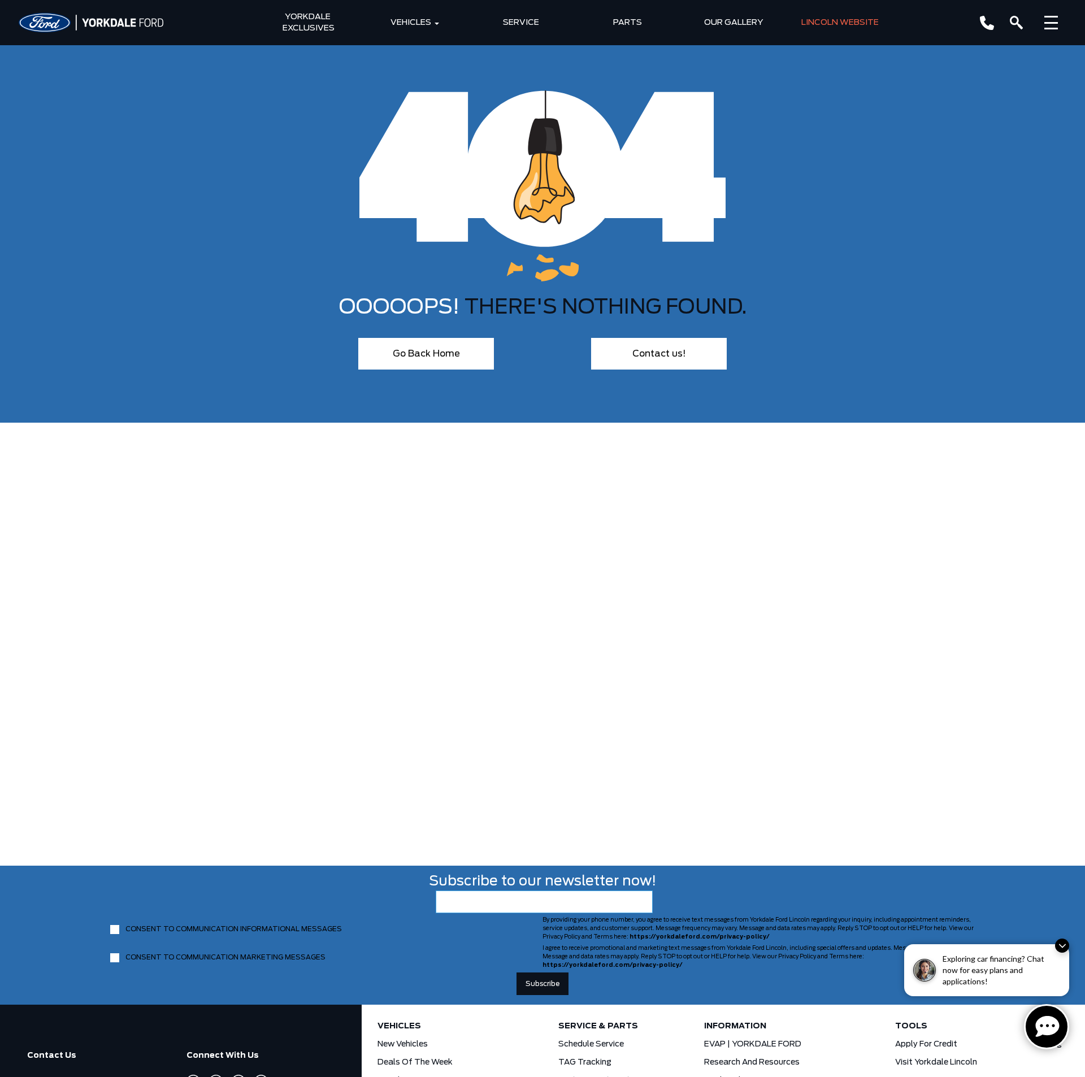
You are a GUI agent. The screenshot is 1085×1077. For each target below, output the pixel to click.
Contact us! (659, 353)
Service (521, 22)
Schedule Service (591, 1044)
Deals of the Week (415, 1062)
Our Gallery (733, 22)
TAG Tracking (584, 1062)
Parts (627, 22)
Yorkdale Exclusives (309, 22)
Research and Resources (752, 1062)
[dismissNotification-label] (1062, 946)
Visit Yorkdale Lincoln (936, 1062)
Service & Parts (598, 1026)
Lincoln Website (840, 22)
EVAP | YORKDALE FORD (752, 1044)
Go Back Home (426, 353)
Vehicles (410, 22)
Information (735, 1026)
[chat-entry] (1046, 1026)
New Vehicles (402, 1044)
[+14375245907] (987, 23)
